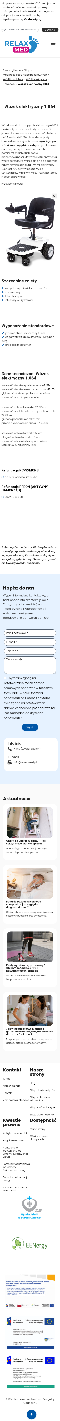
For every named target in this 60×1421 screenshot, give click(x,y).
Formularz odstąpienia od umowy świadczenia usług (16, 1167)
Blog (32, 1083)
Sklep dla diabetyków (43, 1091)
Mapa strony (37, 1129)
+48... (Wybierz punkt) (27, 748)
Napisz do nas (11, 1086)
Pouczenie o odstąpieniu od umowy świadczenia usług (15, 1152)
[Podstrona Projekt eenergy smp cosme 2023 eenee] (30, 1244)
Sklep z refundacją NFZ (43, 1108)
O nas (6, 1079)
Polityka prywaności (15, 1133)
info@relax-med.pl (25, 762)
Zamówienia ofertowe (16, 1100)
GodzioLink (29, 1403)
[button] (53, 45)
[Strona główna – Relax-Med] (22, 44)
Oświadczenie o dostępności (39, 1137)
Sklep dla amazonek (43, 1115)
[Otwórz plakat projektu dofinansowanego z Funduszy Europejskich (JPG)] (30, 1293)
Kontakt (7, 1093)
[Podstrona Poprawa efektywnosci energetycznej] (30, 1372)
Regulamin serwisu (14, 1140)
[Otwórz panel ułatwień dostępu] (31, 1414)
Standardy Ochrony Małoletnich (15, 1189)
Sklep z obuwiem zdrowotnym (43, 1099)
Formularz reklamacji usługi (15, 1178)
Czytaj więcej (32, 19)
